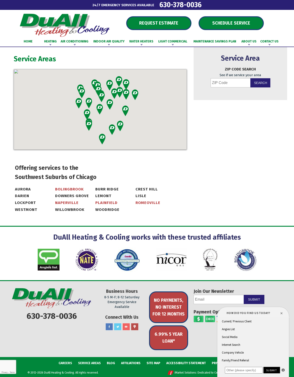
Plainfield (106, 202)
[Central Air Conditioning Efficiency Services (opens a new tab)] (127, 259)
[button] (82, 93)
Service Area (240, 58)
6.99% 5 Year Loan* (169, 338)
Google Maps (134, 326)
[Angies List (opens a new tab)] (48, 260)
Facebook (109, 326)
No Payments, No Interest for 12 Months (169, 307)
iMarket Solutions (185, 372)
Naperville (67, 202)
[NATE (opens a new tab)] (87, 260)
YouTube (126, 326)
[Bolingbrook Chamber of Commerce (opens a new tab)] (245, 259)
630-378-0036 (180, 5)
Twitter (117, 326)
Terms (12, 372)
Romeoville (148, 202)
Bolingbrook (69, 189)
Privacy (5, 372)
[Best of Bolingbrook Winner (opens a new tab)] (210, 260)
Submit (254, 299)
